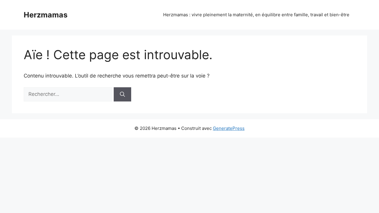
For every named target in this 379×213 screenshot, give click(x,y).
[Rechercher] (122, 94)
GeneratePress (229, 128)
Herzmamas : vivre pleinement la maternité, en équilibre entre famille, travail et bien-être (256, 14)
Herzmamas (46, 14)
